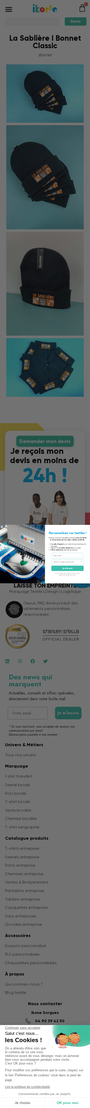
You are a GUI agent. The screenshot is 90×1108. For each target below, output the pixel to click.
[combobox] (67, 561)
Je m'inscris (67, 568)
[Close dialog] (2, 526)
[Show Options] (81, 561)
